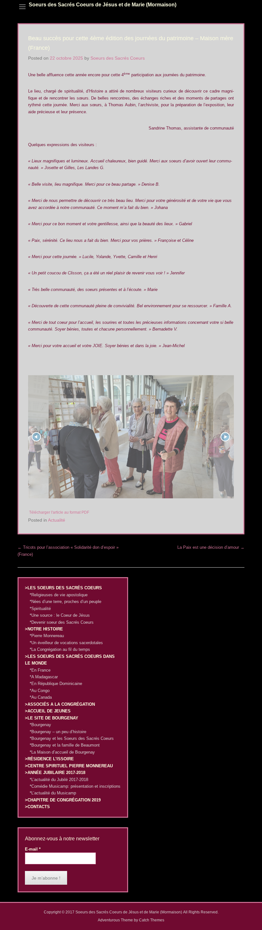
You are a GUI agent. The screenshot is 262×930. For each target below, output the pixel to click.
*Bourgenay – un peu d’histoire (58, 731)
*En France (40, 670)
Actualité (56, 520)
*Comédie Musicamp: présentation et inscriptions (75, 786)
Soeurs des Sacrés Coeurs (117, 58)
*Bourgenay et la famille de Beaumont (65, 745)
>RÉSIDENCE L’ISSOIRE (49, 758)
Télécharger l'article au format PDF (59, 512)
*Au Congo (40, 690)
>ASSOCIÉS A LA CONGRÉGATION (60, 704)
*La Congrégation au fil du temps (60, 649)
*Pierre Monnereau (47, 635)
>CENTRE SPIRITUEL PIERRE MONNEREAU (69, 765)
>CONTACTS (37, 806)
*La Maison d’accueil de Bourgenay (62, 752)
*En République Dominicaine (56, 683)
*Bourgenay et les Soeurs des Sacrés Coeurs (72, 738)
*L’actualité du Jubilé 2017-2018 (59, 779)
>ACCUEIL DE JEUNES (48, 711)
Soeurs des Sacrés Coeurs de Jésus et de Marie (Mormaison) (102, 4)
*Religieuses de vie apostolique (59, 594)
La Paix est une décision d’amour (210, 547)
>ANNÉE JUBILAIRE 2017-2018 (55, 772)
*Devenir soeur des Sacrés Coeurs (62, 622)
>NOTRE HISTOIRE (44, 629)
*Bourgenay (40, 724)
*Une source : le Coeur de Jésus (60, 615)
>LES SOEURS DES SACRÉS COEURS (63, 587)
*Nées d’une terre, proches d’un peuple (65, 601)
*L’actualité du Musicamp (53, 793)
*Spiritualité (40, 608)
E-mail (33, 849)
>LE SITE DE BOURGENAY (51, 718)
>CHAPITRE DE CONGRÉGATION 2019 (63, 800)
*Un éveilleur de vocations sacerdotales (66, 642)
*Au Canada (41, 697)
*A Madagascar (44, 676)
